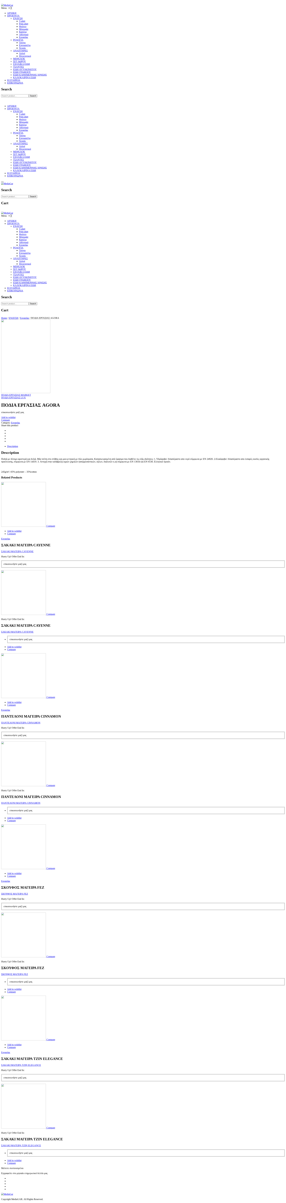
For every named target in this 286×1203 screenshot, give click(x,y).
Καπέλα (23, 125)
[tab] (146, 446)
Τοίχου (22, 135)
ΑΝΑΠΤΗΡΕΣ (20, 143)
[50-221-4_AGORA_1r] (25, 392)
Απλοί (22, 146)
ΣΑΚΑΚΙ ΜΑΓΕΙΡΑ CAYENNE (17, 551)
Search (33, 96)
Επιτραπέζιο (25, 138)
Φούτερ (22, 119)
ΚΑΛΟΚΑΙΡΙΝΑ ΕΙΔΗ (24, 170)
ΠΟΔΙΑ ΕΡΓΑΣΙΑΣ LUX (13, 397)
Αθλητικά (23, 127)
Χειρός (22, 141)
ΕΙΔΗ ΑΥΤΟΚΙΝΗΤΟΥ (25, 162)
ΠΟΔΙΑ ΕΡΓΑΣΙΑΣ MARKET (16, 395)
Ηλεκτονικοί (25, 149)
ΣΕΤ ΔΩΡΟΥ (19, 154)
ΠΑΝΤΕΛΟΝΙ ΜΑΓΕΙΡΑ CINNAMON (20, 722)
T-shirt (22, 114)
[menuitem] (11, 13)
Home (4, 318)
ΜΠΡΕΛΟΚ (19, 151)
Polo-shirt (23, 116)
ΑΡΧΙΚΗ (11, 106)
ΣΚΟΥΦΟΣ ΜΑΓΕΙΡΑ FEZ (14, 894)
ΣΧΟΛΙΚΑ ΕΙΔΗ (21, 157)
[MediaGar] (7, 5)
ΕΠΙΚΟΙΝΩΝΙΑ (15, 176)
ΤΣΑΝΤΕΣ (18, 159)
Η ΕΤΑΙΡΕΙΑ (13, 173)
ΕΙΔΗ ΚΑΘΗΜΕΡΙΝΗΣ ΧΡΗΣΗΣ (30, 167)
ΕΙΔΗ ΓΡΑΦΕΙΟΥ (22, 165)
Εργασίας (23, 130)
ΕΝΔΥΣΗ (18, 111)
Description (12, 446)
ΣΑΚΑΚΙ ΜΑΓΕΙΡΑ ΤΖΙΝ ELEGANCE (21, 1065)
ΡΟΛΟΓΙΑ (18, 133)
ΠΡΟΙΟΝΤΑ (13, 108)
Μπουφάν (23, 122)
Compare (5, 420)
